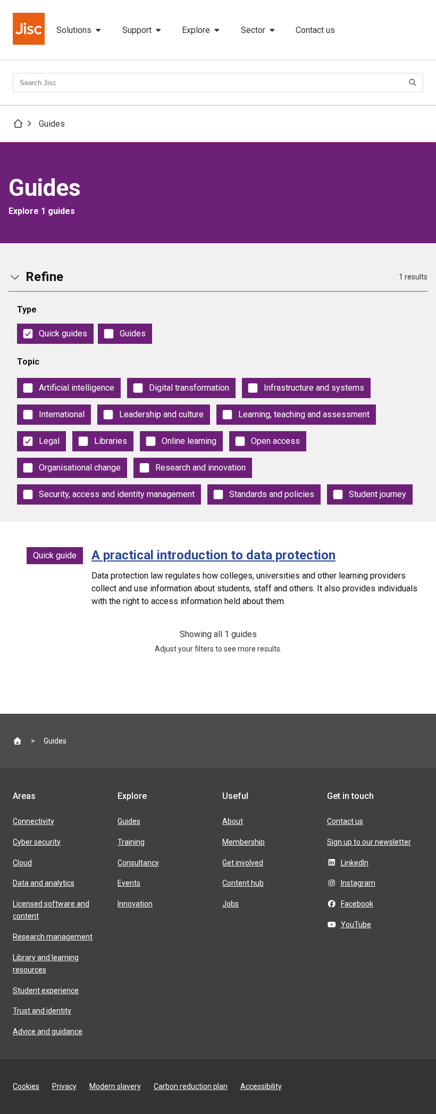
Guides (52, 124)
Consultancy (138, 863)
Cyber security (37, 842)
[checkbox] (55, 334)
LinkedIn (354, 863)
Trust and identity (42, 1010)
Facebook (357, 904)
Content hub (243, 883)
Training (131, 842)
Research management (53, 937)
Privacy (64, 1086)
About (232, 821)
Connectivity (33, 821)
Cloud (22, 863)
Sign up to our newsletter (369, 842)
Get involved (242, 863)
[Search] (414, 82)
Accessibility (261, 1086)
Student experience (46, 990)
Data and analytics (43, 883)
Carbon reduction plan (191, 1086)
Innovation (135, 904)
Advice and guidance (47, 1031)
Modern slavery (115, 1086)
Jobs (230, 904)
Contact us (315, 30)
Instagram (358, 883)
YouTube (356, 924)
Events (129, 883)
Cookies (26, 1086)
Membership (243, 842)
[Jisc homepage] (30, 30)
